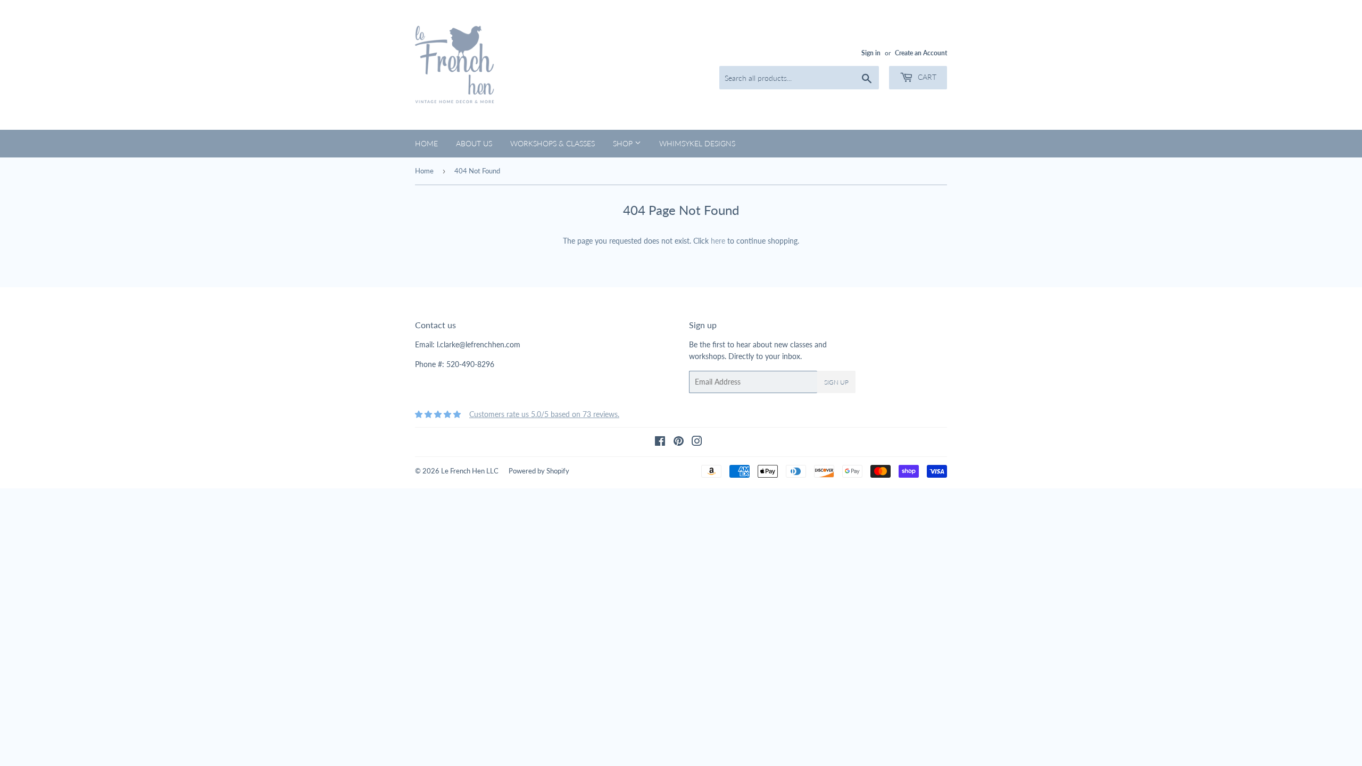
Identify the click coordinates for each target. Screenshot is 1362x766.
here (718, 240)
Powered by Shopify (539, 471)
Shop (624, 143)
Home (426, 143)
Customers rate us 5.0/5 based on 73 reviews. (544, 414)
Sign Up (836, 382)
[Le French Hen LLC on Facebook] (660, 442)
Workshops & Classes (552, 143)
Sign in (871, 53)
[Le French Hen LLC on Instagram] (697, 442)
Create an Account (921, 53)
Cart (926, 76)
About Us (474, 143)
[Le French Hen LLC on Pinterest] (678, 442)
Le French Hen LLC (470, 471)
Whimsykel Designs (697, 143)
